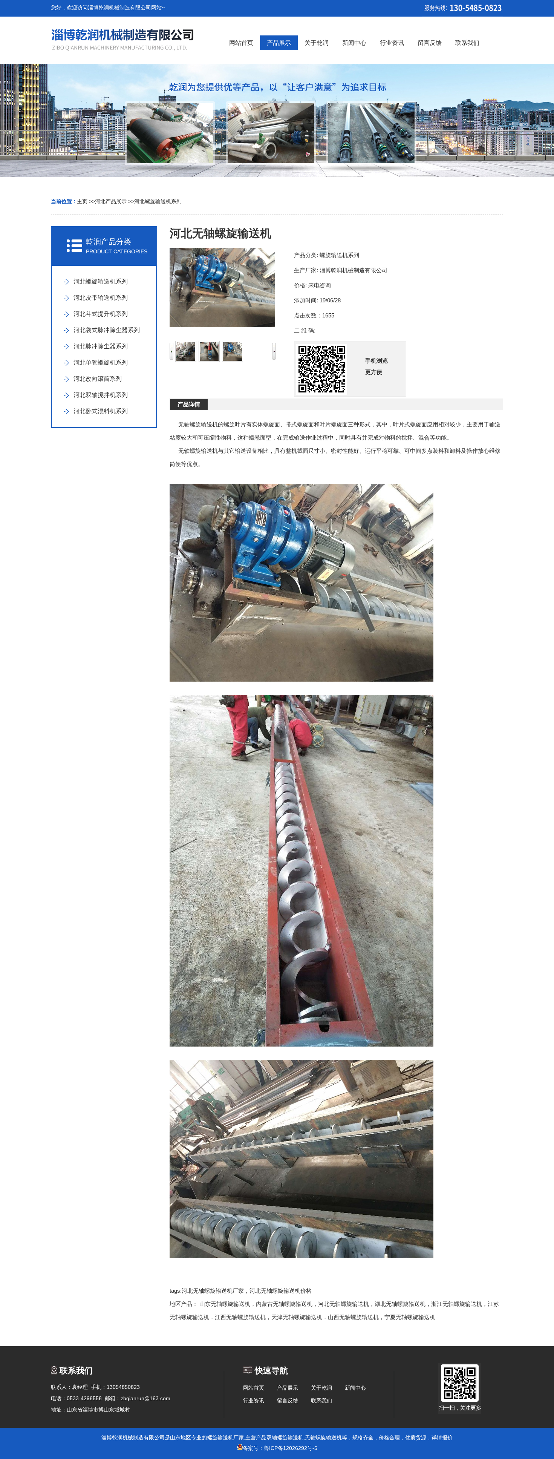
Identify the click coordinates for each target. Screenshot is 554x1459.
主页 (82, 201)
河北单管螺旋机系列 (100, 362)
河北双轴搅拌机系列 (100, 395)
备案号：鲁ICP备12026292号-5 (280, 1448)
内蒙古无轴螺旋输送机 (284, 1304)
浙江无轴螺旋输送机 (456, 1304)
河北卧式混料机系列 (100, 411)
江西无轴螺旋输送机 (240, 1317)
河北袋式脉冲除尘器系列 (106, 330)
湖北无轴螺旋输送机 (400, 1304)
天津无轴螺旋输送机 (296, 1317)
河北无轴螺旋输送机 (343, 1304)
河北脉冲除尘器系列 (100, 346)
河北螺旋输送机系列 (158, 201)
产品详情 (189, 404)
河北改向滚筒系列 (97, 378)
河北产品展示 (111, 201)
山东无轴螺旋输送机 (224, 1304)
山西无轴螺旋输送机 (353, 1317)
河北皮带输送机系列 (100, 297)
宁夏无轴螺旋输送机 (409, 1317)
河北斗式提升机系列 (100, 314)
